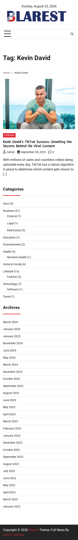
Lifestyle (9, 135)
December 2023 (12, 371)
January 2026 (11, 329)
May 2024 (9, 357)
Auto (6, 203)
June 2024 (9, 350)
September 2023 (13, 386)
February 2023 (12, 428)
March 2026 (10, 322)
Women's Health (17, 257)
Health (7, 251)
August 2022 (11, 464)
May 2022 (9, 485)
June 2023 (9, 400)
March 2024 (10, 364)
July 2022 (9, 471)
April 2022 (9, 492)
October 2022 (11, 449)
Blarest (34, 530)
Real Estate (14, 230)
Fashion (12, 276)
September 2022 (13, 456)
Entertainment (12, 244)
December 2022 (12, 442)
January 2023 (11, 435)
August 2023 (11, 393)
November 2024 (13, 343)
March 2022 (10, 499)
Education (9, 237)
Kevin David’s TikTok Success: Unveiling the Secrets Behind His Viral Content (37, 143)
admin (11, 152)
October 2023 (11, 378)
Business (8, 210)
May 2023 (9, 407)
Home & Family (12, 264)
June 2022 (9, 478)
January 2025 (11, 336)
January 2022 (11, 506)
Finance (12, 216)
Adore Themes (13, 535)
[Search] (72, 34)
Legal (10, 223)
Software (12, 289)
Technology (10, 284)
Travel (6, 296)
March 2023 (10, 421)
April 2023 (9, 414)
